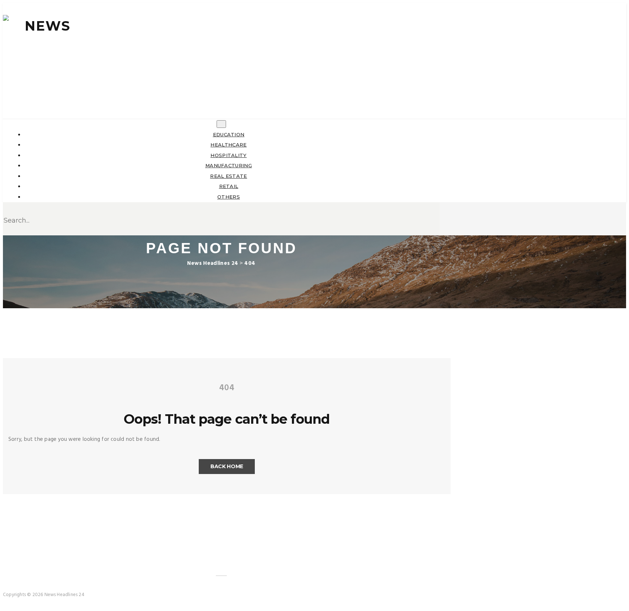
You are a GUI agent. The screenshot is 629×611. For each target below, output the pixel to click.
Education (229, 134)
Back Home (226, 466)
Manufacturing (228, 165)
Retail (228, 186)
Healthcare (228, 145)
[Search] (437, 95)
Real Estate (228, 176)
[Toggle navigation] (221, 124)
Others (228, 197)
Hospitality (228, 155)
